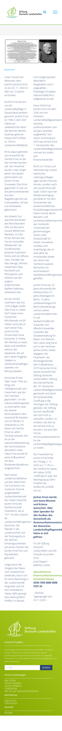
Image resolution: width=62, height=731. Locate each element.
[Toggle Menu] (55, 12)
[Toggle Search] (44, 12)
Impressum (10, 700)
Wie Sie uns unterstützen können (21, 691)
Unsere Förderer (13, 686)
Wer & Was (10, 680)
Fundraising (11, 688)
